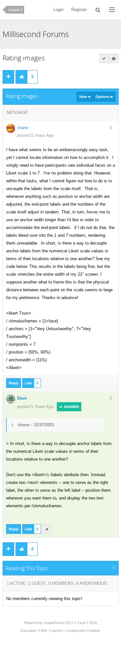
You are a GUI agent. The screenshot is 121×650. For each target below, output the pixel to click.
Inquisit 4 (15, 10)
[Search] (98, 9)
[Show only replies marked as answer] (104, 58)
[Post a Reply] (8, 77)
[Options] (111, 128)
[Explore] (112, 9)
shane (22, 127)
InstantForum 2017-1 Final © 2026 (70, 623)
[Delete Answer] (47, 529)
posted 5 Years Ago (35, 135)
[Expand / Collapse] (114, 568)
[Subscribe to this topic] (114, 58)
